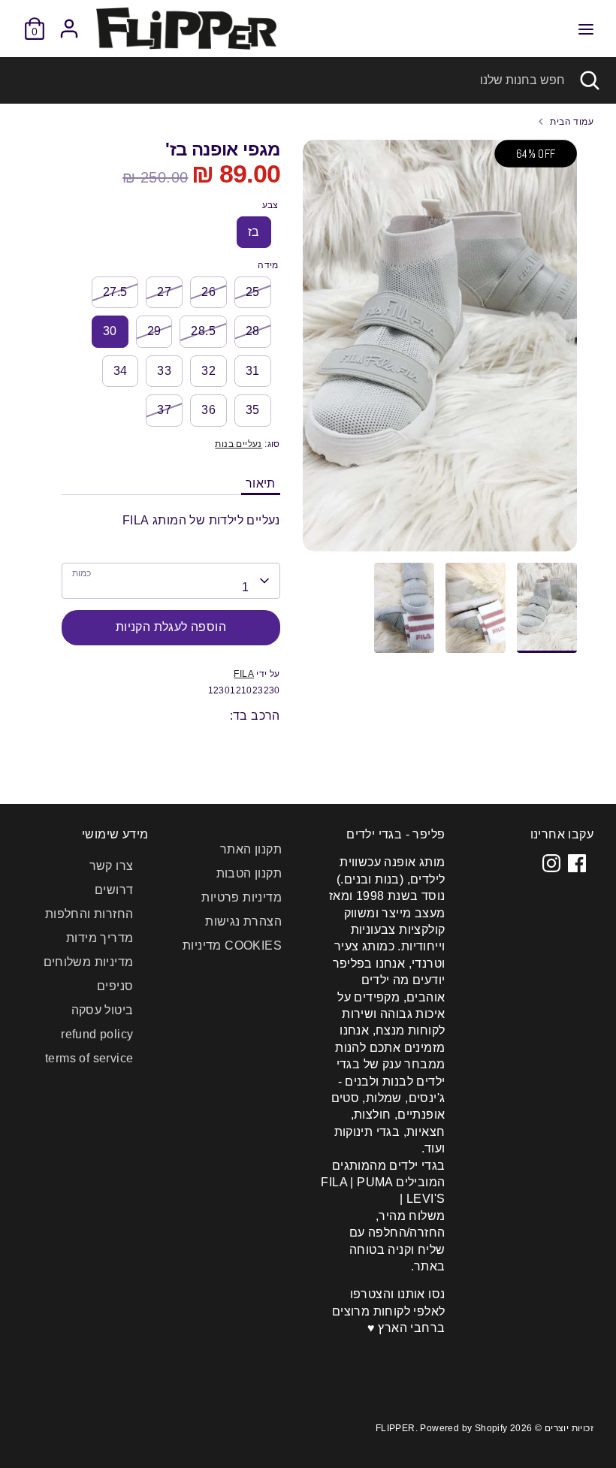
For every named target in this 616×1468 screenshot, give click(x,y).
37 (164, 409)
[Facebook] (577, 863)
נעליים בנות (238, 444)
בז (254, 231)
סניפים (115, 986)
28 (253, 331)
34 (120, 370)
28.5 (203, 331)
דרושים (114, 890)
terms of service (89, 1058)
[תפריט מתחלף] (586, 28)
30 (110, 331)
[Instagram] (551, 863)
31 (253, 370)
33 (164, 370)
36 (208, 409)
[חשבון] (69, 21)
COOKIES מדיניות (232, 945)
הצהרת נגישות (243, 921)
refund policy (97, 1034)
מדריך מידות (99, 938)
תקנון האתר (251, 849)
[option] (440, 351)
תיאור (261, 483)
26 (208, 291)
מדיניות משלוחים (89, 962)
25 (253, 291)
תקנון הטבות (249, 873)
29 (154, 331)
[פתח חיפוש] (590, 80)
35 (253, 409)
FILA (244, 674)
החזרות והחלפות (89, 914)
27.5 (115, 291)
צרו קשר (111, 865)
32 (208, 370)
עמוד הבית (571, 121)
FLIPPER (395, 1428)
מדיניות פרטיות (241, 897)
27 (164, 291)
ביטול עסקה (102, 1010)
